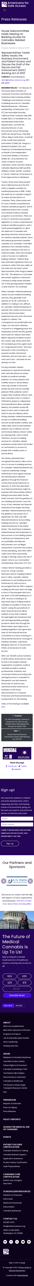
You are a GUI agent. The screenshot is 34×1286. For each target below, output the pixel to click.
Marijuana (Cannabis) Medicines (17, 1057)
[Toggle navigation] (5, 10)
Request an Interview (12, 1103)
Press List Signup (10, 1107)
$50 (9, 976)
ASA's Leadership (10, 1042)
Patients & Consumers (12, 1195)
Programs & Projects (12, 1034)
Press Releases (9, 1111)
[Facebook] (11, 1242)
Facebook (12, 766)
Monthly (19, 1005)
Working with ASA (10, 1046)
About (7, 1022)
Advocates (8, 1199)
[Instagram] (17, 1242)
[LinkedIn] (29, 1242)
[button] (3, 881)
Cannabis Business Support (14, 1154)
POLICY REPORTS (11, 1119)
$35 (24, 976)
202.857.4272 (8, 1222)
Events (7, 1137)
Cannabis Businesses (12, 1211)
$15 (24, 982)
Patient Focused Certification (12, 1145)
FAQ (5, 1092)
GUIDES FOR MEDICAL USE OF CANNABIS (16, 1128)
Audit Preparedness (11, 1166)
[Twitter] (5, 1242)
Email (23, 1263)
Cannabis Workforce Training (15, 1150)
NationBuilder (22, 1275)
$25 (10, 982)
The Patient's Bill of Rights (13, 1073)
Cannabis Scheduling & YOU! (15, 1069)
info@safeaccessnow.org (14, 1226)
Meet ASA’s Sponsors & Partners (16, 1030)
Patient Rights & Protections (15, 1065)
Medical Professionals (12, 1203)
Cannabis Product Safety (14, 1061)
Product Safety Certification (15, 1162)
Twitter (23, 766)
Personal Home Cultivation (14, 1077)
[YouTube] (23, 1242)
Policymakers (9, 1207)
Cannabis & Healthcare (13, 1081)
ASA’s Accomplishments (13, 1026)
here (3, 707)
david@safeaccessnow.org (13, 80)
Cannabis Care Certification (11, 1175)
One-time (8, 1005)
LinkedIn (17, 769)
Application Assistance (13, 1158)
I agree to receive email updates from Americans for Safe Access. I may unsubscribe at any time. (16, 833)
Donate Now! (17, 995)
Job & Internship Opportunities (16, 1038)
